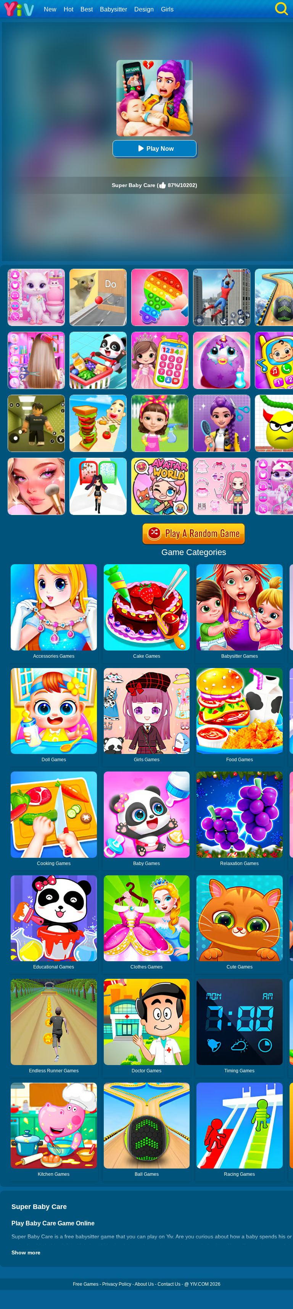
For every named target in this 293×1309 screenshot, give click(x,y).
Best (86, 9)
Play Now (160, 148)
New (50, 9)
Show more (25, 1252)
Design (144, 9)
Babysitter (113, 9)
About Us (144, 1284)
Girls (167, 9)
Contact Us (169, 1284)
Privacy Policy (116, 1284)
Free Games (85, 1284)
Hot (68, 9)
